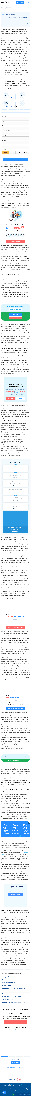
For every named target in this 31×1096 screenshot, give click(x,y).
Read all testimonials (15, 1029)
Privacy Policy (17, 1088)
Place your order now (15, 1022)
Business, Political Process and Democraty (13, 1002)
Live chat (15, 314)
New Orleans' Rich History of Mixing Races (13, 988)
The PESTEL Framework (11, 21)
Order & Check (15, 894)
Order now (20, 2)
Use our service (15, 241)
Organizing (5, 979)
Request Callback (15, 309)
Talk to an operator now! (15, 760)
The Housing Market (7, 999)
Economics (5, 993)
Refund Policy (24, 1088)
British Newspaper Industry (9, 991)
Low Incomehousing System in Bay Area (13, 996)
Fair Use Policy (15, 1090)
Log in (27, 2)
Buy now (15, 317)
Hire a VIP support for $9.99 (15, 708)
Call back (15, 1062)
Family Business (6, 977)
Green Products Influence (9, 982)
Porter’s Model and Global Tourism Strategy (16, 23)
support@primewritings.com (15, 306)
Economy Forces (6, 985)
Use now (10, 398)
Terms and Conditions (7, 1088)
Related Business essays (11, 25)
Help (20, 398)
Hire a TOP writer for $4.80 (15, 627)
